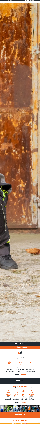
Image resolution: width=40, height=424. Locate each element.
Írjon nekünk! (20, 176)
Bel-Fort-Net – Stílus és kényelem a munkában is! (30, 0)
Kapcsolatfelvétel (23, 374)
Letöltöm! (25, 423)
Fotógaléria (17, 374)
